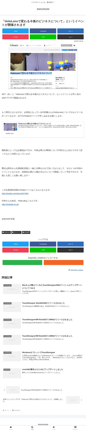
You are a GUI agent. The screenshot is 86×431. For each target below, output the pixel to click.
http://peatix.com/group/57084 (15, 193)
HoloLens (7, 232)
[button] (70, 36)
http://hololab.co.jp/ (10, 204)
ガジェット (17, 232)
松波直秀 (27, 232)
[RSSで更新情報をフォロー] (63, 262)
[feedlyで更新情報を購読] (22, 262)
